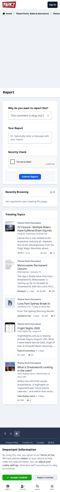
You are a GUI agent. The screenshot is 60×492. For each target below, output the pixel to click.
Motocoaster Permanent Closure (32, 266)
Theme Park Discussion (29, 222)
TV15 (19, 252)
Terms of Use (47, 455)
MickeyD (21, 291)
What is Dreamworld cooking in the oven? (35, 368)
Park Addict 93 (24, 331)
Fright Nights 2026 (28, 328)
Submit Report (30, 176)
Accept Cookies (18, 477)
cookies (24, 458)
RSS (52, 442)
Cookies (40, 442)
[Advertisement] (30, 49)
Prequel (21, 233)
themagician (23, 271)
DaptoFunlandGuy (26, 350)
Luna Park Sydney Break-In (33, 303)
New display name (26, 373)
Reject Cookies (45, 477)
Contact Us (27, 442)
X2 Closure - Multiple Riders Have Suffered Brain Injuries (34, 228)
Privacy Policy (12, 442)
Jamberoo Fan (24, 306)
